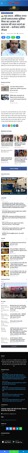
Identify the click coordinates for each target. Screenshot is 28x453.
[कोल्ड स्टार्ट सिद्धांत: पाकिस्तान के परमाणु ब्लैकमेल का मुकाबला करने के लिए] (5, 251)
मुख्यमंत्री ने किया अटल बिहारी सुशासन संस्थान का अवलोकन (20, 144)
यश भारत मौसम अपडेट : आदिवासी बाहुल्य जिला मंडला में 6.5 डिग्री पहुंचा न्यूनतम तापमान (18, 315)
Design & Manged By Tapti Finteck (8, 420)
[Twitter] (8, 37)
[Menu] (2, 3)
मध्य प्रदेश (7, 13)
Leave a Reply (14, 168)
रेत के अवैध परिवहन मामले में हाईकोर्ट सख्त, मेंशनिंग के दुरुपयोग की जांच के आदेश (18, 88)
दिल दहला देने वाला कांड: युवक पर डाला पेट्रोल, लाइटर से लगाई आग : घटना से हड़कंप (13, 296)
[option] (14, 291)
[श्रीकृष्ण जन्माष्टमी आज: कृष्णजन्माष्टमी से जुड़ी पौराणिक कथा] (7, 153)
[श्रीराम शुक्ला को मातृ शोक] (5, 323)
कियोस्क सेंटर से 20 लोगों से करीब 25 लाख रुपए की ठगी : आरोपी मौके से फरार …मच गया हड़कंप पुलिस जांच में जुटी (18, 308)
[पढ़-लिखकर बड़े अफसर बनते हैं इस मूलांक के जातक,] (5, 244)
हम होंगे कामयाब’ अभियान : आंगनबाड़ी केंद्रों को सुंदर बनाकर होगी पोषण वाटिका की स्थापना (17, 339)
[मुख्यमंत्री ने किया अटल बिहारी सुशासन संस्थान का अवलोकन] (21, 138)
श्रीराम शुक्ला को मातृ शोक (16, 321)
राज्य (11, 13)
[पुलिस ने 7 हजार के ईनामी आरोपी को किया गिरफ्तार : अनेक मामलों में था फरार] (7, 138)
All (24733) (14, 346)
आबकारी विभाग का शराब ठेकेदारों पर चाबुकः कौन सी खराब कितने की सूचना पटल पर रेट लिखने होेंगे (21, 160)
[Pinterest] (9, 126)
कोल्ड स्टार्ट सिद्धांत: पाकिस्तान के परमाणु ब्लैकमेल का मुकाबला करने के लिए (18, 250)
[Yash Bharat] (14, 3)
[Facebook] (3, 37)
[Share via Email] (17, 126)
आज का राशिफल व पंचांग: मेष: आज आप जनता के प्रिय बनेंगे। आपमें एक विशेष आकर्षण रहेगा (18, 273)
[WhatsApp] (13, 37)
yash (4, 33)
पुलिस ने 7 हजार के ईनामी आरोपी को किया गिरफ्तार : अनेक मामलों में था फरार (7, 144)
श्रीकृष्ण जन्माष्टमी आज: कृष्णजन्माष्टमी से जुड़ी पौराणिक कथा (6, 159)
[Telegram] (18, 37)
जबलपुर (3, 13)
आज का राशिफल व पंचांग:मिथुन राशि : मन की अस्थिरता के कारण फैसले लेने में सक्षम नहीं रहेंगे (17, 257)
